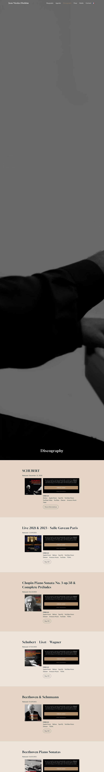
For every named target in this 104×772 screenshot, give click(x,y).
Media (81, 3)
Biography (50, 3)
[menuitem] (93, 3)
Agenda (58, 3)
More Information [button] (61, 491)
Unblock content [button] (61, 487)
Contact (88, 3)
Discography (67, 3)
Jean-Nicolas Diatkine (19, 3)
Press (75, 3)
